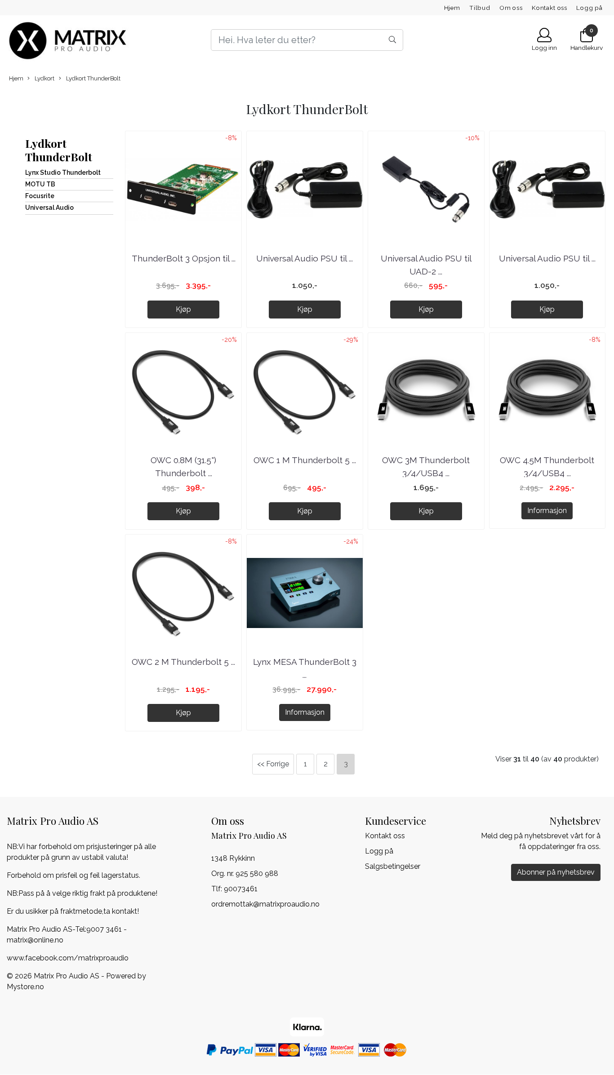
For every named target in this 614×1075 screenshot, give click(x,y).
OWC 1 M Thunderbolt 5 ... (305, 460)
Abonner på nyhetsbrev (556, 872)
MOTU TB (40, 184)
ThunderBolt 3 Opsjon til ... (184, 258)
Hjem (452, 7)
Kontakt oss (549, 7)
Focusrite (39, 195)
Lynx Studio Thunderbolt (63, 172)
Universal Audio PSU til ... (304, 258)
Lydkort (43, 78)
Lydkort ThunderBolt (92, 78)
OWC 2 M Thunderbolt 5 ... (183, 662)
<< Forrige (273, 764)
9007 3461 (104, 929)
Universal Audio (49, 207)
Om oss (511, 7)
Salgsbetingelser (392, 866)
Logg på (589, 7)
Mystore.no (25, 986)
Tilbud (479, 7)
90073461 (241, 889)
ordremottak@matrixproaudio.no (265, 904)
